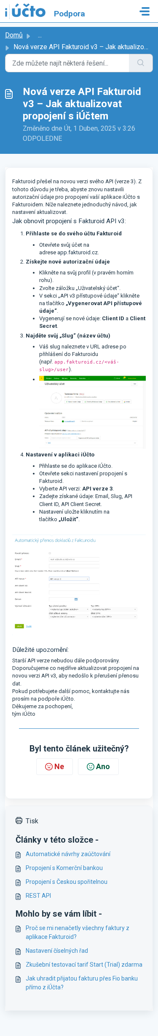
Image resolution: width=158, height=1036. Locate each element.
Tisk (32, 821)
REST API (38, 895)
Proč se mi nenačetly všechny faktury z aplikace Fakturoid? (77, 932)
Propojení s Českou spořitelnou (66, 881)
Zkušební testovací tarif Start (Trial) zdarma (84, 964)
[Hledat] (141, 63)
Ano (103, 766)
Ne (59, 766)
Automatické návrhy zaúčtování (68, 854)
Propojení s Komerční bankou (64, 868)
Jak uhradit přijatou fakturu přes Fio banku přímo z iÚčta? (82, 983)
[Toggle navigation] (144, 11)
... (40, 35)
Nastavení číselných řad (57, 950)
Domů (14, 35)
